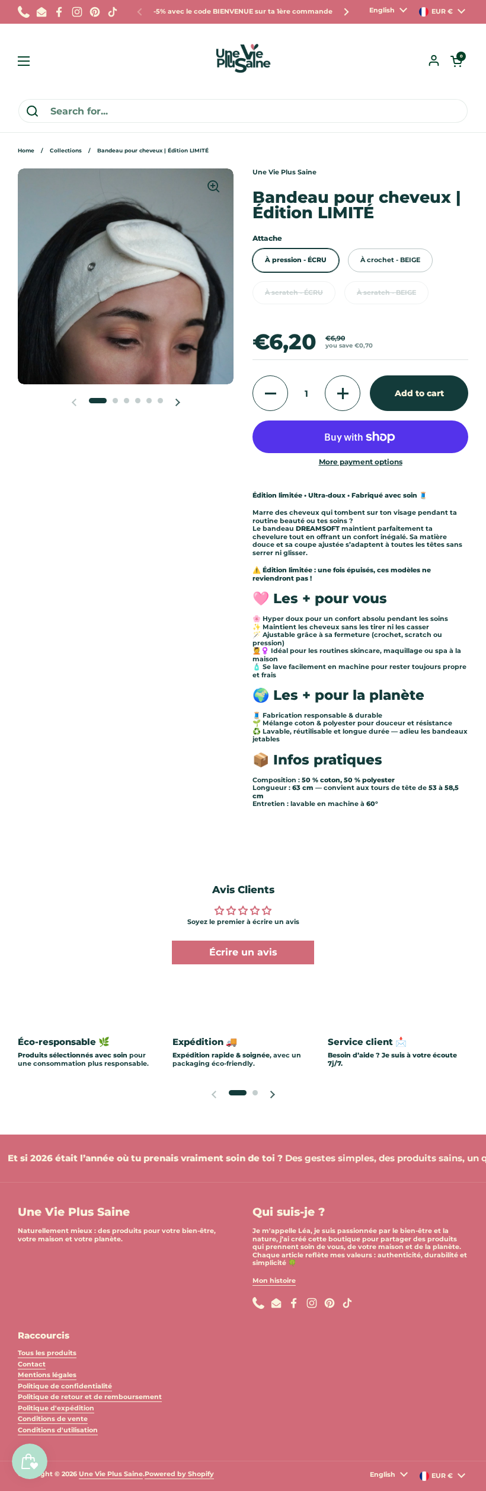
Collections (66, 150)
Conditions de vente (53, 1418)
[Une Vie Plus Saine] (243, 61)
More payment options (360, 462)
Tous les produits (47, 1353)
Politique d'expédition (56, 1408)
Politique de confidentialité (65, 1386)
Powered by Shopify (179, 1474)
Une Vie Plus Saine (111, 1474)
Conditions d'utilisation (58, 1430)
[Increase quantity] (342, 393)
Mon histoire (274, 1280)
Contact (32, 1364)
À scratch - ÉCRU (294, 292)
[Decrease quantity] (270, 393)
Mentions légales (47, 1375)
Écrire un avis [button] (243, 952)
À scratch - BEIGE (386, 292)
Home (26, 150)
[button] (456, 61)
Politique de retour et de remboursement (90, 1397)
